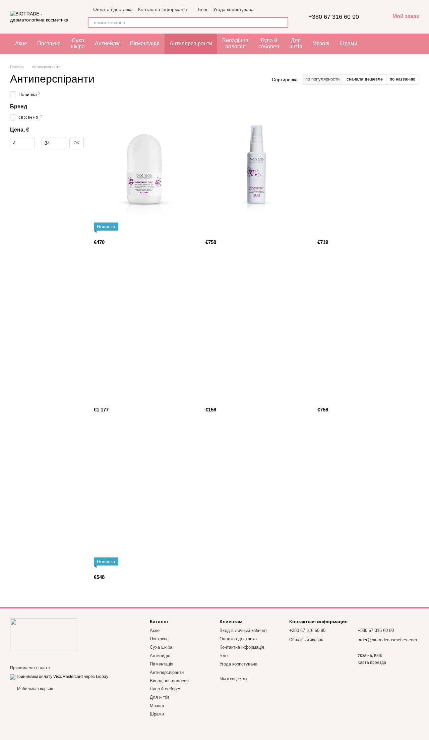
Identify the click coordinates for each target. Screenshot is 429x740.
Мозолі (320, 43)
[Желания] (410, 43)
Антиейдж (107, 43)
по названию (402, 79)
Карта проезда (372, 662)
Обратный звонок (306, 639)
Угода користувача (233, 9)
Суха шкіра (78, 43)
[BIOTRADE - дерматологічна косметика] (43, 635)
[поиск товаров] (283, 22)
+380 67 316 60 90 (333, 17)
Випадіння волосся (235, 43)
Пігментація (145, 43)
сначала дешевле (365, 79)
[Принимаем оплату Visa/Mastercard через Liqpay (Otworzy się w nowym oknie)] (59, 676)
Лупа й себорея (268, 43)
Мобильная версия (34, 688)
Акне (21, 43)
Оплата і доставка (113, 9)
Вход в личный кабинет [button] (243, 630)
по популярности (322, 79)
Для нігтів (295, 43)
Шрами (348, 43)
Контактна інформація (162, 9)
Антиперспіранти (191, 43)
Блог (203, 9)
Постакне (49, 43)
